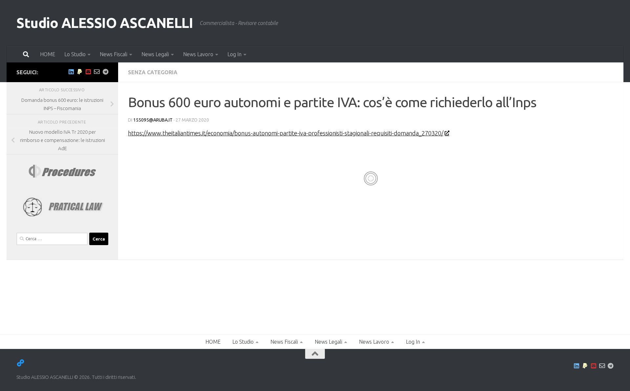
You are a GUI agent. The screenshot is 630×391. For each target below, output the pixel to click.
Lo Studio (75, 54)
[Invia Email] (97, 72)
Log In (234, 54)
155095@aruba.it (153, 120)
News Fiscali (113, 54)
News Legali (155, 54)
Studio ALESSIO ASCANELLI (104, 23)
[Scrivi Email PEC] (88, 72)
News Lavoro (198, 54)
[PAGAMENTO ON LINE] (80, 72)
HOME (47, 54)
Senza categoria (153, 72)
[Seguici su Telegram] (105, 72)
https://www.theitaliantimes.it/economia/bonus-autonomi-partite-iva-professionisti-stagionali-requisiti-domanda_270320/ (285, 133)
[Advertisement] (68, 304)
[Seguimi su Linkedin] (71, 72)
